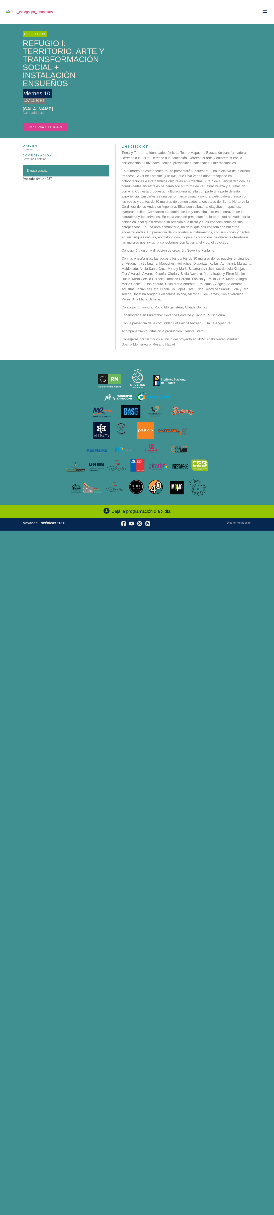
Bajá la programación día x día (141, 511)
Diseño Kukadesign (239, 522)
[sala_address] (33, 112)
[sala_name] (38, 108)
